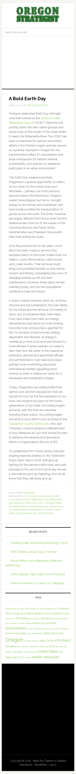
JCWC (40, 503)
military (47, 633)
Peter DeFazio (47, 640)
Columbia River (53, 499)
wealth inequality (45, 657)
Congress (18, 613)
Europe (21, 623)
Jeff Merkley (36, 633)
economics (10, 619)
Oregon (14, 640)
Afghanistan (10, 609)
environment (11, 623)
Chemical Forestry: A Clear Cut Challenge (37, 583)
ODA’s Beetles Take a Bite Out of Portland (37, 574)
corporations (33, 613)
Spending (43, 646)
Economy (22, 618)
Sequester (34, 646)
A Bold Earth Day (27, 98)
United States (47, 651)
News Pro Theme (43, 760)
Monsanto (57, 633)
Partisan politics (31, 641)
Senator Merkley (21, 646)
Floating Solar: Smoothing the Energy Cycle (38, 543)
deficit (67, 614)
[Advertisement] (38, 66)
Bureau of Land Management (43, 609)
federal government (44, 623)
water (27, 657)
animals (20, 609)
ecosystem (35, 619)
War (61, 652)
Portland (28, 493)
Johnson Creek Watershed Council (29, 506)
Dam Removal (16, 503)
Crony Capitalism (53, 613)
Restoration (36, 510)
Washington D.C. (15, 657)
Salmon (48, 510)
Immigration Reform (59, 629)
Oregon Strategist (38, 14)
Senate (9, 646)
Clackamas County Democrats (29, 423)
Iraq (28, 633)
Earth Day (30, 503)
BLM (27, 609)
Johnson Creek (53, 503)
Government (15, 628)
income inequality (15, 633)
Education (46, 618)
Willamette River (43, 513)
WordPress (40, 764)
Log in (52, 764)
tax (56, 646)
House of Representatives (37, 629)
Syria (52, 646)
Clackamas (30, 496)
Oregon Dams (20, 510)
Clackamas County (49, 496)
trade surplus (30, 652)
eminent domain (60, 619)
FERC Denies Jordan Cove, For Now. (33, 551)
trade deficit (17, 652)
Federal (28, 623)
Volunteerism (24, 513)
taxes (61, 646)
